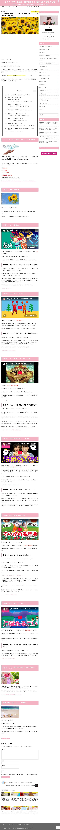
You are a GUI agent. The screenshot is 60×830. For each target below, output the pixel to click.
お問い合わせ (46, 4)
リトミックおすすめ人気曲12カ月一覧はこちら (11, 694)
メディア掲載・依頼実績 (39, 4)
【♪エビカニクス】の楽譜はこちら (8, 350)
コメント (3, 749)
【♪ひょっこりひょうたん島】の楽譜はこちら (11, 429)
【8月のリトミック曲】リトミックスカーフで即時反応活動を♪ (20, 101)
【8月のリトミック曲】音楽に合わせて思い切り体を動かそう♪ (20, 106)
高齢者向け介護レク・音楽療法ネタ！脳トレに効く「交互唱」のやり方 (48, 142)
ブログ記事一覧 (18, 4)
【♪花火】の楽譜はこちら (6, 288)
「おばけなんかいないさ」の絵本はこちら (10, 484)
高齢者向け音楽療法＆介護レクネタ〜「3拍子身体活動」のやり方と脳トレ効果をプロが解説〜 (48, 124)
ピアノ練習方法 (43, 103)
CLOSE (34, 91)
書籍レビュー (42, 87)
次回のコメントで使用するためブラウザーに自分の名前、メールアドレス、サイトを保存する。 (20, 774)
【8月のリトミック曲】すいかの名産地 (15, 118)
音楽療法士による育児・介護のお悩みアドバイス (48, 59)
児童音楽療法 (42, 93)
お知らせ (41, 52)
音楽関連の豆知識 (43, 100)
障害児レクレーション (44, 49)
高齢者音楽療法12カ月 (44, 75)
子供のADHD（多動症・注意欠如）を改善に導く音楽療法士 (30, 2)
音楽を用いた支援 (43, 69)
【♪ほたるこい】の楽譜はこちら (8, 658)
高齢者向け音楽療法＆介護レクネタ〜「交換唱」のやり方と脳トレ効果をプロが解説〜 (48, 129)
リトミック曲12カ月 (6, 738)
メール (3, 765)
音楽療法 (42, 84)
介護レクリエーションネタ (45, 46)
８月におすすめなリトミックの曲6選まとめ (16, 131)
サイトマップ (32, 824)
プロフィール (24, 4)
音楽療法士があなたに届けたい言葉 (47, 63)
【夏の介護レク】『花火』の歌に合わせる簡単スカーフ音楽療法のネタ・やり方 (48, 137)
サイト (2, 770)
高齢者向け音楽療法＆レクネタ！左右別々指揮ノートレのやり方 (48, 133)
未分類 (41, 109)
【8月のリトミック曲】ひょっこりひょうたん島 (17, 109)
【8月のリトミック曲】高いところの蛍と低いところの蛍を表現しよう (22, 125)
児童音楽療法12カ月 (44, 90)
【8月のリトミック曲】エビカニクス (15, 104)
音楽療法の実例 (43, 66)
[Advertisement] (19, 46)
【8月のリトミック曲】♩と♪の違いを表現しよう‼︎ (18, 120)
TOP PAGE (13, 4)
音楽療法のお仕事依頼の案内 (31, 4)
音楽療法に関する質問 (44, 55)
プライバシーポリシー (13, 824)
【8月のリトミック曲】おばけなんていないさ (17, 113)
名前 (2, 761)
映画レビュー (42, 72)
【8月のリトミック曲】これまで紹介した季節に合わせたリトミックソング (21, 129)
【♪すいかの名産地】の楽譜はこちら (9, 594)
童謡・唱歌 (42, 106)
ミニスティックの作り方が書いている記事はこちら (12, 575)
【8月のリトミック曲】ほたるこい (15, 123)
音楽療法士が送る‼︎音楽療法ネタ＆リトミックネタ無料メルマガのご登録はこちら (18, 180)
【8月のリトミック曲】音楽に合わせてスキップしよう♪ (19, 115)
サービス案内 (42, 81)
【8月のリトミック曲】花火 (13, 99)
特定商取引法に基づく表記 (23, 824)
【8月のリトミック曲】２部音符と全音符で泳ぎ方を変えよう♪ (20, 110)
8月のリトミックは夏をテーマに (14, 97)
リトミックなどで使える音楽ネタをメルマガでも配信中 (19, 94)
